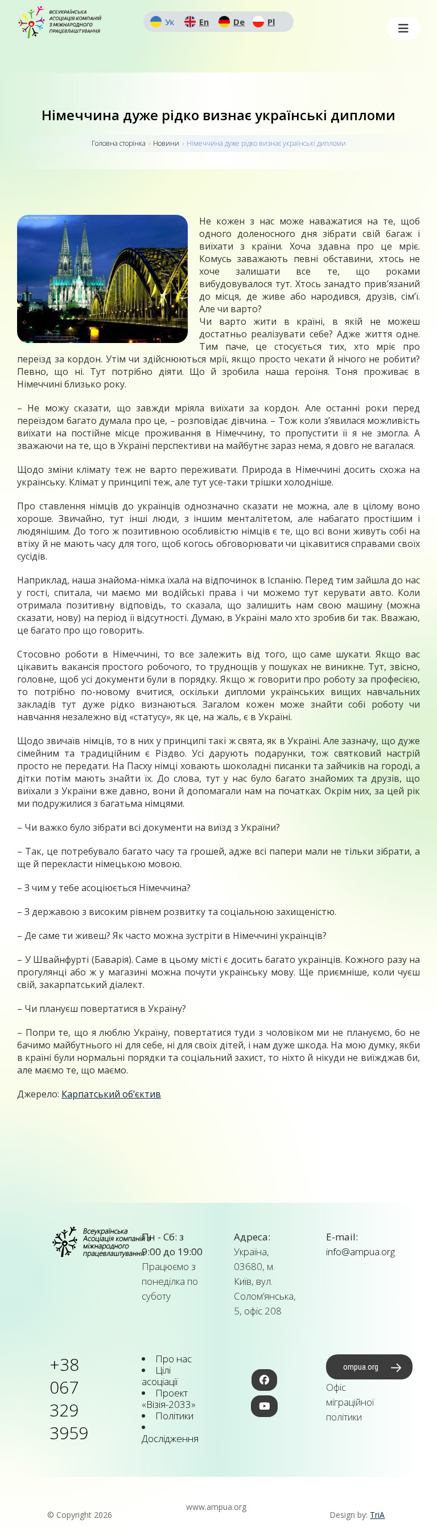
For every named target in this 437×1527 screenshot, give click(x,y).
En (204, 22)
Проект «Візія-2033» (169, 1398)
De (239, 22)
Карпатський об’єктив (111, 1094)
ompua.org (360, 1366)
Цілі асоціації (160, 1375)
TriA (377, 1514)
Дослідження (170, 1438)
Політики (174, 1415)
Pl (271, 22)
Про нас (173, 1358)
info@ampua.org (360, 1251)
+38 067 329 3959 (69, 1398)
